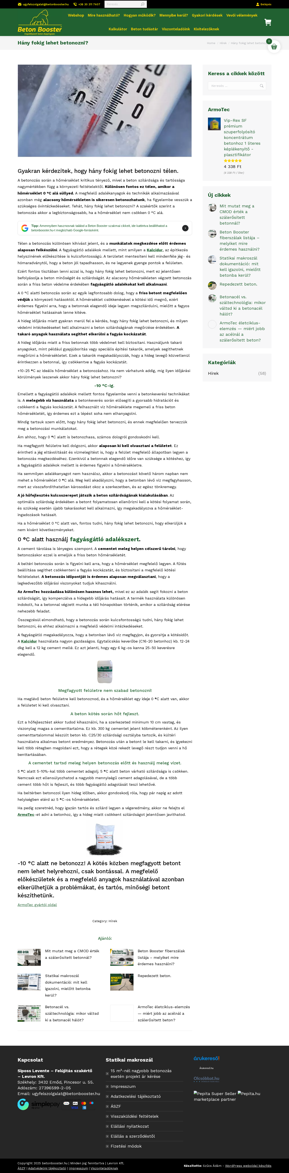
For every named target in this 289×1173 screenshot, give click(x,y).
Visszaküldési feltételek (134, 1116)
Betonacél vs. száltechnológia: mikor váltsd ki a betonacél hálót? (72, 1013)
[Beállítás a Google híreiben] (185, 228)
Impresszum (123, 1086)
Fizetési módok (126, 1146)
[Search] (142, 4)
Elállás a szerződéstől (133, 1136)
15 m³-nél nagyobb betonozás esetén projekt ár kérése (141, 1073)
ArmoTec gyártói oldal (37, 904)
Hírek (113, 921)
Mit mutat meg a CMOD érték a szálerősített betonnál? (72, 954)
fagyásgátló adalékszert (104, 539)
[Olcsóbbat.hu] (206, 1080)
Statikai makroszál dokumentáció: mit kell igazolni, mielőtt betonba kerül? (68, 985)
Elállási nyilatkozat (130, 1126)
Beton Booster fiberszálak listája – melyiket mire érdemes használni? (161, 957)
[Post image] (29, 957)
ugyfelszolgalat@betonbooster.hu (46, 4)
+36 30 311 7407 (89, 4)
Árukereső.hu (206, 1068)
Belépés (265, 4)
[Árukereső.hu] (206, 1060)
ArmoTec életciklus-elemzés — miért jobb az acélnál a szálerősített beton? (164, 1013)
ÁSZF (116, 1106)
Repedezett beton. (154, 975)
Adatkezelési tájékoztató (136, 1096)
